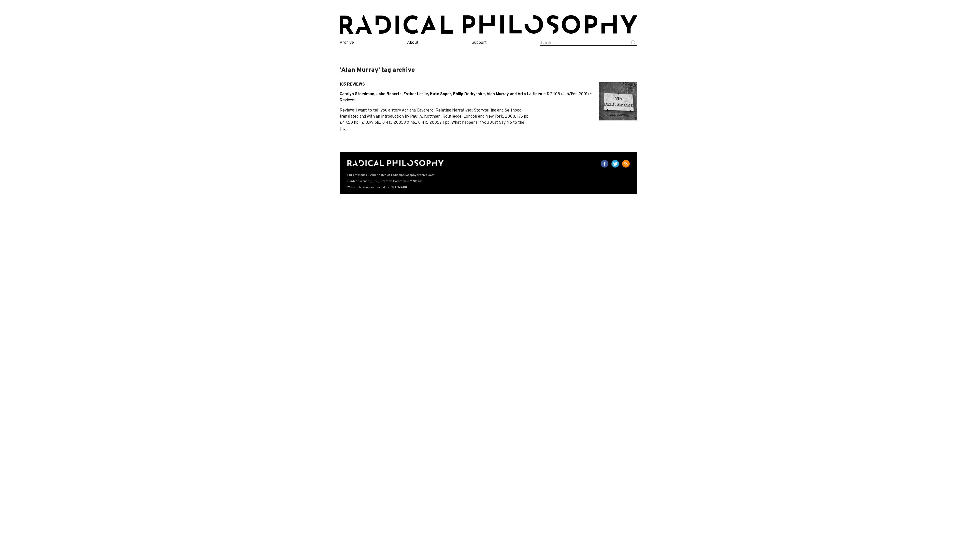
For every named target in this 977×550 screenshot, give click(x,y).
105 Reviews (352, 84)
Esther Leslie (416, 94)
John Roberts (388, 94)
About (413, 42)
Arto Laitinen (530, 94)
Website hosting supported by (377, 187)
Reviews (347, 100)
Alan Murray (497, 94)
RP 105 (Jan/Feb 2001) (568, 94)
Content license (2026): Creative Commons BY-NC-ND (384, 181)
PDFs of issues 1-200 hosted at (390, 175)
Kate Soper (440, 94)
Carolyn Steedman (357, 94)
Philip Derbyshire (469, 94)
